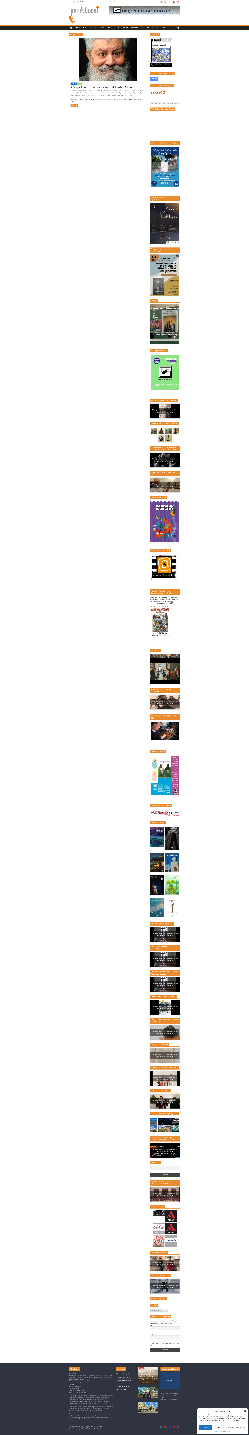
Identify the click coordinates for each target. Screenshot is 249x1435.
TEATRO (117, 28)
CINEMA (101, 28)
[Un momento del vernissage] (153, 656)
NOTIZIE (125, 28)
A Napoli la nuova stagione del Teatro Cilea (101, 87)
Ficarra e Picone (84, 93)
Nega (219, 1427)
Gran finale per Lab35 (149, 1407)
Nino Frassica (74, 95)
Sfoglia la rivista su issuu (123, 1380)
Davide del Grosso (124, 90)
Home (77, 28)
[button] (245, 1411)
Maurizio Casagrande (128, 93)
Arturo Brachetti (113, 90)
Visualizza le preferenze (236, 1427)
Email (151, 1334)
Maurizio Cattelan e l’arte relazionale (103, 2)
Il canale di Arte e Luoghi (123, 1377)
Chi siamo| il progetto (123, 1374)
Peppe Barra (98, 95)
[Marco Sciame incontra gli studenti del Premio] (160, 656)
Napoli (141, 93)
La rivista (118, 1383)
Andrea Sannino (103, 90)
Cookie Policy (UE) (158, 28)
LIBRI (109, 28)
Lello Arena (93, 93)
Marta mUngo (118, 93)
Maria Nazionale (108, 93)
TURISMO (133, 28)
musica (137, 93)
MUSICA (73, 83)
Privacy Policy (226, 1431)
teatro (80, 83)
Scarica (154, 79)
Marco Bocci (100, 93)
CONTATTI (144, 28)
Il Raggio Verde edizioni (123, 1386)
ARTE (84, 28)
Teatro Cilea (128, 95)
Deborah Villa (133, 90)
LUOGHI (92, 28)
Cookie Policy (218, 1431)
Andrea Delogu (94, 90)
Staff (86, 90)
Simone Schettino (115, 95)
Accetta (205, 1427)
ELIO (78, 93)
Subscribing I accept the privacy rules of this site (165, 1344)
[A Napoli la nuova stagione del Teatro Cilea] (108, 39)
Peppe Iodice (106, 95)
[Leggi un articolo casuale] (178, 28)
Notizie (156, 1402)
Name (152, 1325)
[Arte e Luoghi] (71, 28)
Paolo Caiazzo (90, 95)
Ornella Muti (82, 95)
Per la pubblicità (121, 1389)
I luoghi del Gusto (146, 1382)
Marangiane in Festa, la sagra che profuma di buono (147, 1389)
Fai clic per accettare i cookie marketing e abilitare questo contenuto (165, 411)
